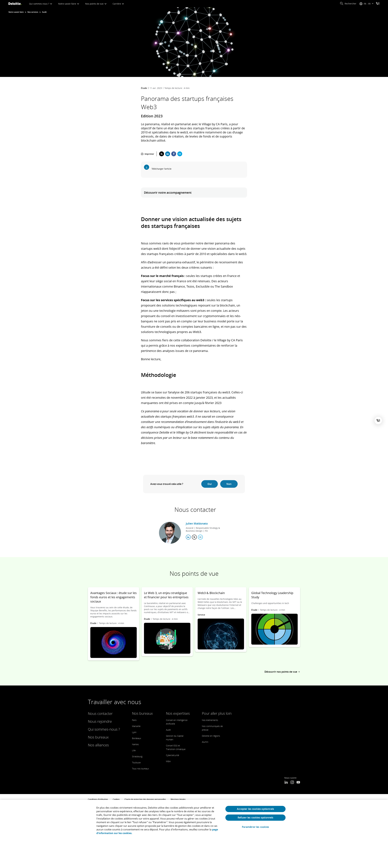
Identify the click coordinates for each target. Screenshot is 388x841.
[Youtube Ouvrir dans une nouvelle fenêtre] (298, 782)
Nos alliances (98, 744)
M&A (168, 761)
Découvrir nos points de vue (280, 671)
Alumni (205, 741)
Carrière (117, 3)
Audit (44, 12)
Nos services (32, 12)
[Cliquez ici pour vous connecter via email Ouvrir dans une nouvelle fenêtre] (200, 537)
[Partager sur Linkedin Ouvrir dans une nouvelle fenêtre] (167, 153)
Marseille (136, 726)
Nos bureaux (98, 737)
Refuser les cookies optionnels (255, 817)
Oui (209, 484)
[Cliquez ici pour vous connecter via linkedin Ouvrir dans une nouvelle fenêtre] (188, 537)
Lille (134, 750)
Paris (134, 720)
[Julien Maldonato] (170, 533)
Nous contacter (100, 713)
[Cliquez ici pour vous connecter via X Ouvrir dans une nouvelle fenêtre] (194, 537)
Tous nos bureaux (140, 768)
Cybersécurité (172, 755)
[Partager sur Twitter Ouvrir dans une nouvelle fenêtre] (161, 153)
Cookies (116, 799)
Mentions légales (178, 799)
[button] (348, 4)
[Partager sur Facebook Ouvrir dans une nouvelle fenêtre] (173, 153)
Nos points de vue (94, 3)
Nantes (135, 744)
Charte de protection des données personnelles (145, 799)
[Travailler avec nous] (378, 3)
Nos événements (210, 720)
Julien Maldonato (197, 523)
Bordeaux (136, 738)
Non (228, 484)
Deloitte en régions (211, 735)
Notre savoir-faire (67, 3)
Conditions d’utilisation (98, 799)
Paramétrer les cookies (255, 827)
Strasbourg (137, 756)
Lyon (134, 732)
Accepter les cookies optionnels (255, 809)
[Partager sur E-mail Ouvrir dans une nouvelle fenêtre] (179, 153)
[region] (194, 820)
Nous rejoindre (100, 721)
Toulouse (136, 762)
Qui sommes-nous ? (39, 3)
